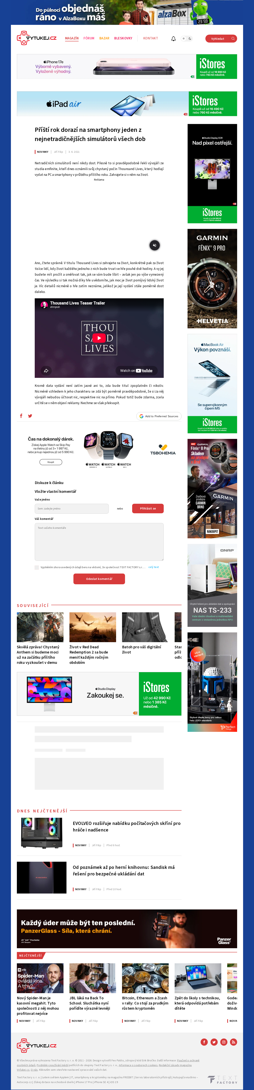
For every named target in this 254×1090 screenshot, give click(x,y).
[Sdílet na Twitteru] (30, 417)
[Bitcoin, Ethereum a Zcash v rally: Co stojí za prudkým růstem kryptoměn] (145, 978)
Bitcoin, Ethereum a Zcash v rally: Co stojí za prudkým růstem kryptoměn (145, 1003)
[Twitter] (214, 1042)
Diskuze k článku (49, 483)
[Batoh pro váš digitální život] (145, 627)
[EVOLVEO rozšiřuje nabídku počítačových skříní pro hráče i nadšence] (41, 834)
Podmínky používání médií (52, 1065)
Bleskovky (123, 38)
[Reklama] (127, 12)
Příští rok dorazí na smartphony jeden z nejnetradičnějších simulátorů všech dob (90, 134)
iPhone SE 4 (101, 1082)
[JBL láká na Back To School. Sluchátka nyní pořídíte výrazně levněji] (92, 978)
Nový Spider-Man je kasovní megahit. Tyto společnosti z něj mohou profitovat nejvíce (38, 1005)
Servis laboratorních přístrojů (153, 1077)
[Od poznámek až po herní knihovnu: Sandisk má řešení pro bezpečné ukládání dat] (41, 878)
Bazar (104, 38)
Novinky (42, 152)
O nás (34, 1070)
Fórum (89, 38)
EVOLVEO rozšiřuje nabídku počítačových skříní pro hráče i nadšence (127, 827)
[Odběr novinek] (173, 39)
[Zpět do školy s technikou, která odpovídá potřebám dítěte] (198, 978)
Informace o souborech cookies (138, 1065)
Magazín (72, 38)
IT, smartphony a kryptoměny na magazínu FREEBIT (102, 1077)
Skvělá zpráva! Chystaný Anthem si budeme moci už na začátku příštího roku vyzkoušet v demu (38, 654)
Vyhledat (217, 39)
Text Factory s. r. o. (62, 1061)
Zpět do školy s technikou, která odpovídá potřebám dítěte (197, 1003)
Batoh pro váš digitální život (141, 649)
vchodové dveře (64, 1082)
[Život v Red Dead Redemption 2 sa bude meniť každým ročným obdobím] (92, 627)
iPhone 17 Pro (84, 1082)
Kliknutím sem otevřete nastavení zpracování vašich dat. (73, 1070)
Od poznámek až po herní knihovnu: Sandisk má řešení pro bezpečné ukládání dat (124, 871)
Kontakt (150, 38)
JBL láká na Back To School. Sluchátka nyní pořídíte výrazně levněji (89, 1003)
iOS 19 (114, 1082)
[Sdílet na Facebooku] (21, 417)
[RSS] (233, 1042)
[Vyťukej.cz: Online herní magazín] (37, 38)
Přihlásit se (148, 508)
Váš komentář (44, 519)
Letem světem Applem (55, 1077)
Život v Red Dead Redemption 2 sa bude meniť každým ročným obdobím (88, 654)
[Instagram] (223, 1042)
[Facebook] (204, 1042)
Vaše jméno (42, 500)
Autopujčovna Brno (184, 1077)
